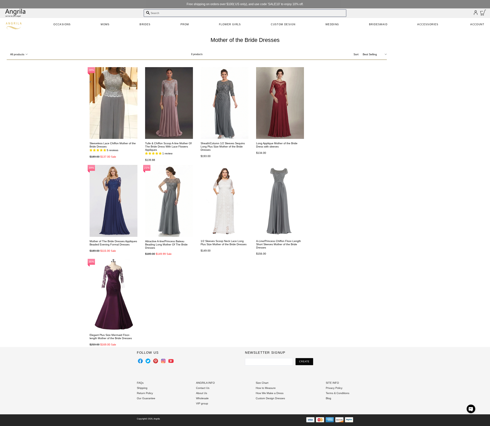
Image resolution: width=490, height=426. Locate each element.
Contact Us (202, 387)
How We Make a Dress (269, 393)
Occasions (62, 24)
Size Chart (262, 382)
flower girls (230, 24)
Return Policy (145, 393)
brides (145, 24)
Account (477, 24)
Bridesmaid (378, 24)
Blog (328, 398)
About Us (201, 393)
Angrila (157, 419)
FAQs (140, 382)
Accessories (427, 24)
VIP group (202, 403)
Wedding (332, 24)
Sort (356, 54)
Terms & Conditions (337, 393)
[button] (471, 409)
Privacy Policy (334, 387)
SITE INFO (332, 382)
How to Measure (266, 387)
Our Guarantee (146, 398)
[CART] (483, 13)
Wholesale (202, 398)
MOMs (105, 24)
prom (184, 24)
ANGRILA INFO (205, 382)
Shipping (142, 387)
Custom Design (283, 24)
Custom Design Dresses (270, 398)
